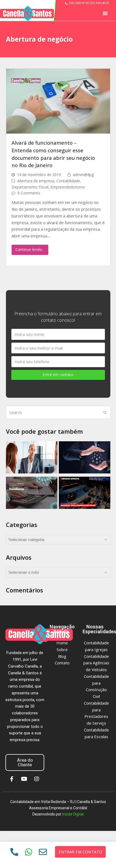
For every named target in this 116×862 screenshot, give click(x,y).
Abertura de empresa (35, 180)
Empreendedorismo (67, 187)
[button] (105, 13)
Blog (62, 656)
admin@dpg (83, 174)
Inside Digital (73, 814)
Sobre (62, 649)
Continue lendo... (29, 249)
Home (62, 642)
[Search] (58, 412)
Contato (62, 662)
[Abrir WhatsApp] (102, 848)
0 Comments (29, 192)
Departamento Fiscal (30, 187)
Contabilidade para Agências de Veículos (96, 663)
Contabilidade (68, 180)
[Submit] (105, 412)
